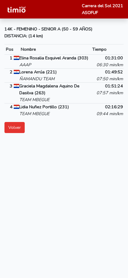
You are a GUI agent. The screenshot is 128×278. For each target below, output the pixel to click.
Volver (14, 127)
